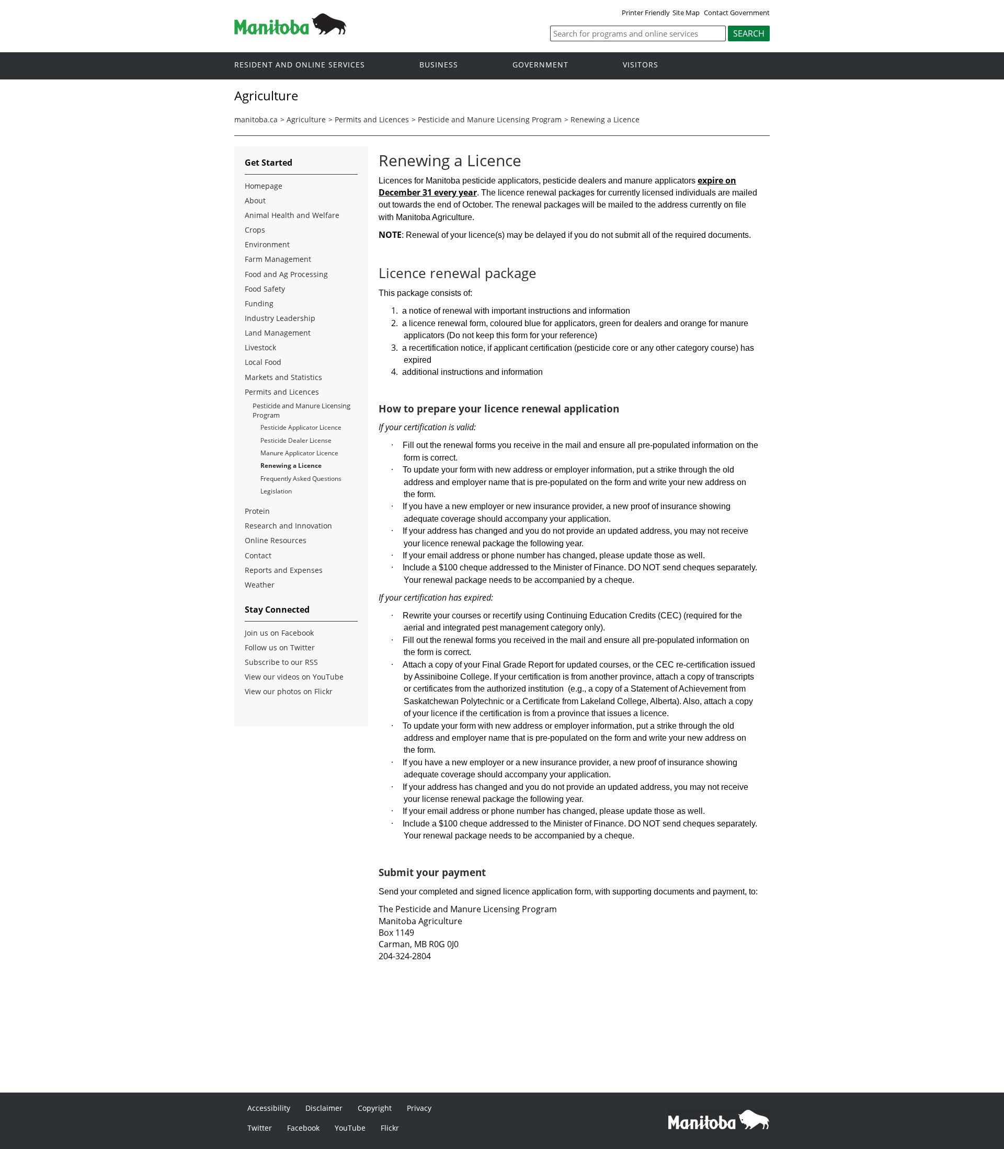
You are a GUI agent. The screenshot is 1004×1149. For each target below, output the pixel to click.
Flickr (390, 1128)
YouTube (350, 1128)
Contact (258, 555)
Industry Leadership (280, 318)
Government (540, 65)
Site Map (686, 12)
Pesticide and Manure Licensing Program (490, 119)
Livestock (260, 347)
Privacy (419, 1108)
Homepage (263, 186)
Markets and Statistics (283, 377)
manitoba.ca (256, 119)
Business (438, 65)
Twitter (259, 1128)
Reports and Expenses (284, 570)
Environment (267, 244)
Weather (260, 585)
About (255, 200)
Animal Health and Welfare (292, 215)
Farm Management (278, 259)
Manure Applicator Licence (299, 453)
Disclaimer (324, 1108)
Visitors (640, 65)
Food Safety (265, 289)
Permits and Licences (372, 119)
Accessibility (268, 1108)
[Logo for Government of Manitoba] (290, 31)
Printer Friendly (646, 12)
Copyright (375, 1108)
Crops (255, 230)
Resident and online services (299, 65)
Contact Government (737, 12)
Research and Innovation (288, 526)
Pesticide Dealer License (296, 440)
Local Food (263, 362)
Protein (257, 511)
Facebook (303, 1128)
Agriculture (306, 119)
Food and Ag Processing (286, 274)
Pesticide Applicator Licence (300, 427)
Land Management (278, 333)
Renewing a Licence (605, 119)
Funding (259, 303)
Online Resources (275, 540)
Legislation (276, 491)
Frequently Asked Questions (300, 478)
